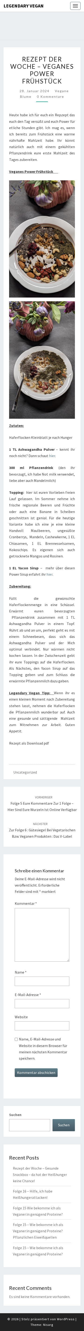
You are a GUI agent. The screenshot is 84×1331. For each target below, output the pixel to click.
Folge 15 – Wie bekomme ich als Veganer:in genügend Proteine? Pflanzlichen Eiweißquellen (38, 1231)
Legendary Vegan (24, 6)
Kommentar (26, 903)
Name (21, 972)
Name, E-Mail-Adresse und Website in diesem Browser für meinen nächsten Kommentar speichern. (43, 1049)
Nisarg (48, 1325)
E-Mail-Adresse (28, 994)
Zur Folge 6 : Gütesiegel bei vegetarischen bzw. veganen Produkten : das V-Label (42, 830)
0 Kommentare (50, 96)
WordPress (66, 1319)
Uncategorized (25, 772)
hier (52, 455)
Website (21, 1017)
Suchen (15, 1114)
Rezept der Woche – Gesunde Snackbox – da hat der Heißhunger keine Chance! (40, 1174)
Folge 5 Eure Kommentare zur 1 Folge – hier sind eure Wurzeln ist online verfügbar (42, 803)
